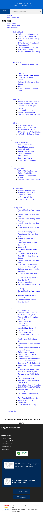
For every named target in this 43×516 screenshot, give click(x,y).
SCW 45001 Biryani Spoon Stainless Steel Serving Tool (28, 266)
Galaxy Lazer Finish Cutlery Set (29, 385)
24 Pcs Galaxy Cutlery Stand (28, 43)
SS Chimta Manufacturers (27, 254)
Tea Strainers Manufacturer (28, 65)
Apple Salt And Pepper (26, 149)
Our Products (12, 27)
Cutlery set (22, 402)
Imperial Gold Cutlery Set (27, 372)
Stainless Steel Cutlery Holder (29, 180)
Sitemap (6, 450)
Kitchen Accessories (20, 143)
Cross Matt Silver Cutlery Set (28, 405)
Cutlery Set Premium (25, 356)
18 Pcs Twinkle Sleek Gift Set (28, 134)
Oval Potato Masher (25, 158)
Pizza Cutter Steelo (25, 145)
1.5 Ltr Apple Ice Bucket (26, 199)
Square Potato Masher (26, 151)
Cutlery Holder (18, 169)
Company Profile (13, 17)
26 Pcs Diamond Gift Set (27, 127)
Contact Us (11, 411)
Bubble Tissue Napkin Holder (29, 101)
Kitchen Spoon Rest (25, 153)
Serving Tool (17, 208)
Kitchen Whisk (23, 156)
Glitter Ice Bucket (24, 195)
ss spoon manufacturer (27, 361)
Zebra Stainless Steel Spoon (28, 75)
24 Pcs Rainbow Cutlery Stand (29, 47)
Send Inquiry (23, 491)
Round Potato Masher (26, 147)
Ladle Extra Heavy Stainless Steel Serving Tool (28, 279)
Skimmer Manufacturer (26, 282)
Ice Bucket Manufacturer (27, 193)
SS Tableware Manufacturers (28, 369)
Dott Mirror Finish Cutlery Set (29, 363)
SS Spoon (21, 86)
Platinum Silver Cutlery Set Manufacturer (28, 318)
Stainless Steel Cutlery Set (27, 313)
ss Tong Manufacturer (26, 197)
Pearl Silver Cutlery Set (26, 315)
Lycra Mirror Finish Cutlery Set (29, 359)
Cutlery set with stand (26, 352)
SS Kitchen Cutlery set (26, 400)
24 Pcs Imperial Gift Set (26, 130)
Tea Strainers (17, 62)
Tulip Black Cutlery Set (26, 378)
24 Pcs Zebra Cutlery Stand (28, 49)
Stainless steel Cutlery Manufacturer (26, 390)
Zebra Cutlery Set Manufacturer (24, 322)
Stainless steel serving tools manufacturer (28, 270)
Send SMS (23, 497)
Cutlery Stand (18, 32)
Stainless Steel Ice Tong (26, 190)
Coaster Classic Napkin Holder (29, 114)
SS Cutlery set (23, 326)
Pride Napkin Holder (25, 110)
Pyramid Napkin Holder (26, 112)
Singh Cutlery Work (23, 4)
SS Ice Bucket (23, 247)
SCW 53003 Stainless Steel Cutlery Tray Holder (27, 172)
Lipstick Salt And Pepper (27, 160)
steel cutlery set (24, 350)
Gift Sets (16, 123)
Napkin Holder (18, 99)
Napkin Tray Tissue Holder (28, 104)
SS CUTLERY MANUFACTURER (29, 387)
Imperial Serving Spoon (26, 232)
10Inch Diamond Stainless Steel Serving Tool (27, 301)
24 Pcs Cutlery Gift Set (26, 330)
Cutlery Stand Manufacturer (28, 34)
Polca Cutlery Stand (25, 45)
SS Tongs (21, 289)
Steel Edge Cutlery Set (21, 310)
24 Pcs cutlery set (24, 332)
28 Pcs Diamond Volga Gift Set (29, 132)
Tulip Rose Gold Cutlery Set (28, 398)
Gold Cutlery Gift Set (25, 125)
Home (9, 15)
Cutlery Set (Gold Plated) (27, 354)
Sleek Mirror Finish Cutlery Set (29, 348)
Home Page (11, 23)
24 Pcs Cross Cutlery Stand (28, 36)
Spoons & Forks (18, 73)
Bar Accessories (18, 188)
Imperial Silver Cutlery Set (27, 328)
